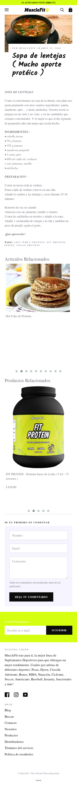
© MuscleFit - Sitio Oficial (29, 773)
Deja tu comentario (31, 597)
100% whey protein (29, 242)
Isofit (9, 245)
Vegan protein (28, 245)
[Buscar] (62, 9)
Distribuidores (14, 741)
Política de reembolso (19, 754)
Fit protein (56, 242)
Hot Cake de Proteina (18, 316)
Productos (11, 735)
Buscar (9, 716)
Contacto (11, 722)
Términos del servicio (19, 748)
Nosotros (11, 729)
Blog (8, 710)
